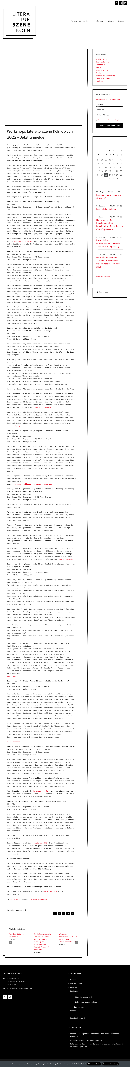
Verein (73, 980)
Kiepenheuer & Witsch (23, 241)
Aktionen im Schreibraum (39, 899)
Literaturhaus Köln (40, 843)
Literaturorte (102, 70)
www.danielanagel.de (15, 426)
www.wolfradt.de (66, 559)
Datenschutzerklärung (110, 1064)
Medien (99, 73)
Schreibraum (79, 1007)
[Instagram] (10, 997)
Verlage (99, 81)
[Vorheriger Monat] (98, 151)
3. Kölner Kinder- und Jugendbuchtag (86, 1040)
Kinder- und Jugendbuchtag (85, 1002)
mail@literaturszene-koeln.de (19, 988)
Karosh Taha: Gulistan (106, 209)
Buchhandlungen (102, 62)
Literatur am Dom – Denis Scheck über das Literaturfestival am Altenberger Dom (96, 1045)
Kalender (74, 987)
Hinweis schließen (94, 1064)
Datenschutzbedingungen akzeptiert (110, 120)
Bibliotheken (101, 59)
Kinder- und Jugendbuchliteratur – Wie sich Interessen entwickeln (94, 1035)
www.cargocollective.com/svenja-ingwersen (33, 484)
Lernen (99, 67)
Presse (73, 1011)
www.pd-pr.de (12, 676)
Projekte (74, 991)
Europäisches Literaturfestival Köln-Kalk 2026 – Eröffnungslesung (108, 243)
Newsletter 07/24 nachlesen (108, 100)
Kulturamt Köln (50, 891)
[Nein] (127, 1064)
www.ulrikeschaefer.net (45, 407)
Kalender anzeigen (103, 276)
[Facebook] (5, 997)
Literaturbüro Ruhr (41, 791)
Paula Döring (14, 899)
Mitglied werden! (77, 1018)
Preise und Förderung (105, 76)
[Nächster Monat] (121, 151)
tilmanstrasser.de (14, 742)
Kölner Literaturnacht (83, 997)
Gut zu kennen (76, 983)
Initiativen (101, 65)
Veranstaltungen (103, 78)
